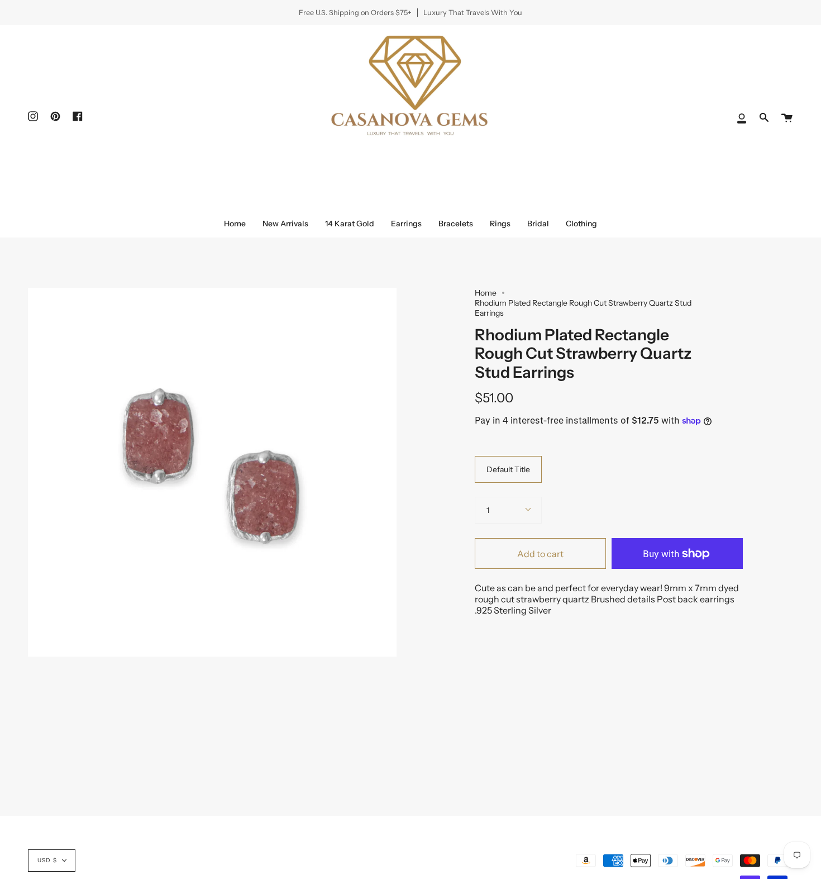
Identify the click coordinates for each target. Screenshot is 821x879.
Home (486, 293)
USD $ (47, 860)
